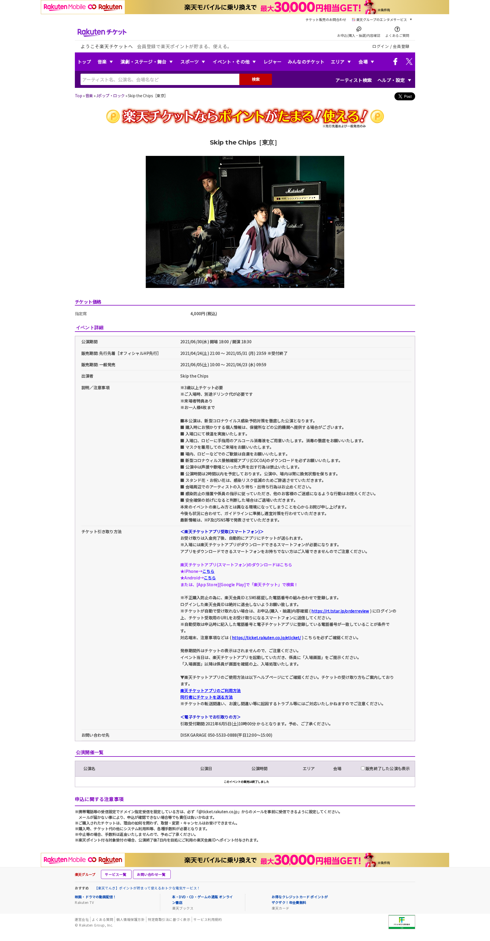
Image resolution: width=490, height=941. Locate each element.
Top (78, 95)
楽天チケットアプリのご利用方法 (210, 690)
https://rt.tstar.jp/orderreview (340, 611)
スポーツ (189, 61)
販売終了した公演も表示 (387, 768)
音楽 (102, 61)
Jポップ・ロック (110, 95)
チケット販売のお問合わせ (325, 19)
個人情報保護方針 (130, 919)
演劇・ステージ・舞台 (143, 61)
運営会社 (82, 919)
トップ (84, 61)
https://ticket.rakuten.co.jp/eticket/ (266, 637)
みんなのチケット (306, 61)
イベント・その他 (231, 61)
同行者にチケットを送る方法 (206, 697)
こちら (208, 571)
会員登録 (401, 46)
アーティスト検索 (353, 80)
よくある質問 (102, 919)
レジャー (272, 61)
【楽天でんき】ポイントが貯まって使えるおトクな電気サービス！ (147, 887)
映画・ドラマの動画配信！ (95, 896)
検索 (256, 79)
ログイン (380, 46)
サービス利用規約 (207, 919)
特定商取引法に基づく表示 (169, 919)
